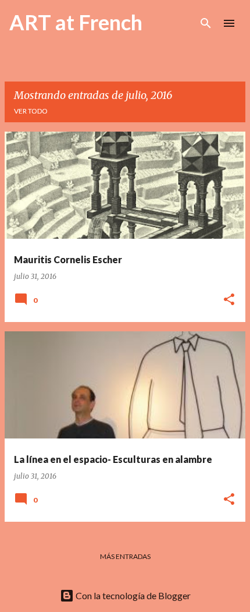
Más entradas (125, 556)
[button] (229, 300)
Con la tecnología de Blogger (132, 595)
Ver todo (31, 111)
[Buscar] (206, 23)
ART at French (75, 22)
